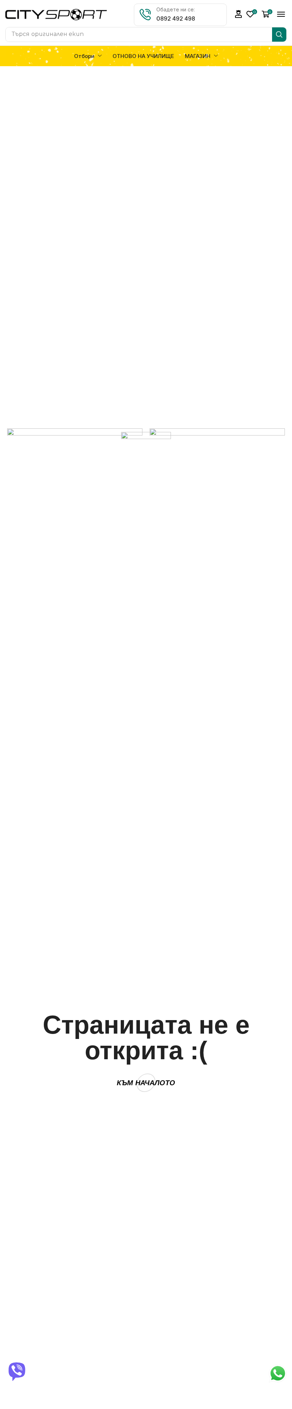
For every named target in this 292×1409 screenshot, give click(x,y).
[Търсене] (279, 34)
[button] (238, 14)
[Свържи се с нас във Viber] (17, 1371)
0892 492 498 (175, 18)
